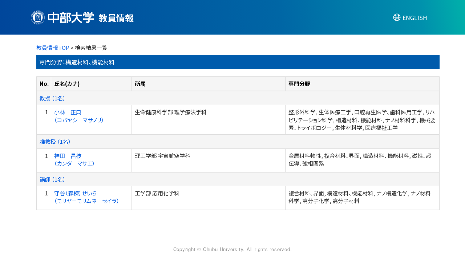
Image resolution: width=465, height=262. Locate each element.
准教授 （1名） (55, 141)
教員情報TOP (52, 47)
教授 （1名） (53, 98)
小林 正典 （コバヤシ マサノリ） (79, 115)
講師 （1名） (53, 179)
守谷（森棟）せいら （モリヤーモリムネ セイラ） (87, 197)
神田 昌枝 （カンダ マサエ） (74, 159)
